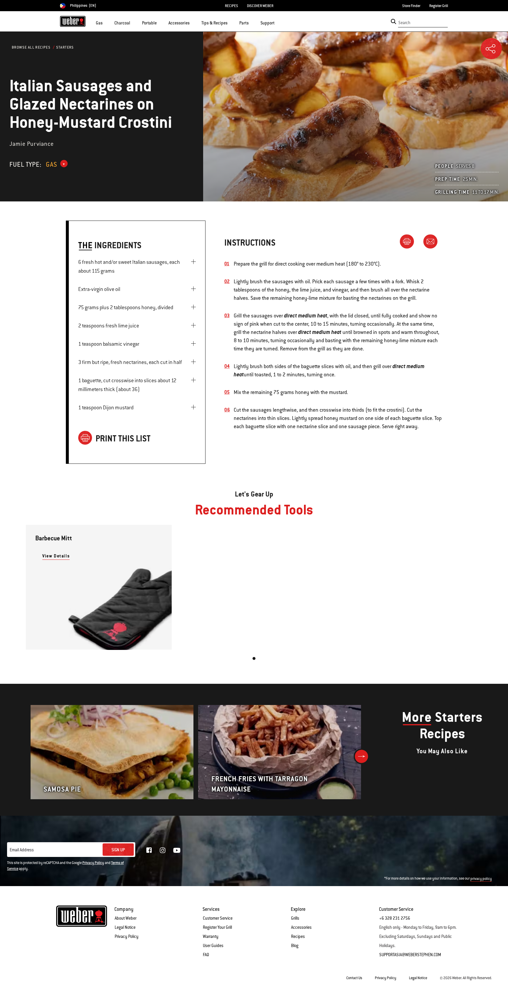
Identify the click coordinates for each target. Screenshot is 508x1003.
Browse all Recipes (31, 47)
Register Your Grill (217, 927)
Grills (295, 918)
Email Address (22, 850)
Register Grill (438, 6)
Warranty (210, 936)
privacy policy (481, 878)
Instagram (162, 850)
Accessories (301, 927)
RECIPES (231, 6)
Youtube (177, 850)
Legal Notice (125, 927)
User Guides (213, 945)
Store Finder (411, 6)
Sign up (118, 850)
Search (404, 22)
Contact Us (354, 978)
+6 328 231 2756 (394, 918)
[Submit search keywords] (393, 21)
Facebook (149, 850)
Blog (294, 945)
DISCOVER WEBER (260, 6)
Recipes (298, 936)
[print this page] (409, 241)
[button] (106, 22)
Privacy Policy (93, 862)
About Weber (125, 918)
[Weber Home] (73, 21)
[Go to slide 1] (254, 658)
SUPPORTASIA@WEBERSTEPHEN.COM (410, 954)
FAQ (206, 954)
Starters (65, 47)
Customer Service (218, 918)
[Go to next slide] (361, 756)
